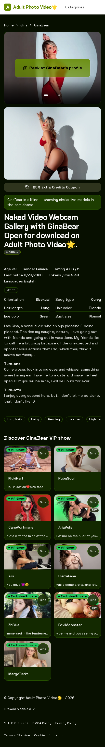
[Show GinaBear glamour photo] (59, 95)
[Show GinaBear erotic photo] (45, 95)
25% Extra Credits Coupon (60, 188)
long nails (14, 419)
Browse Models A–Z (19, 709)
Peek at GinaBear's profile (59, 69)
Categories (75, 7)
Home (9, 25)
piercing (53, 419)
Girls (24, 25)
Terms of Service (17, 735)
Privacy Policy (65, 723)
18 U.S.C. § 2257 (16, 723)
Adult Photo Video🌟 (31, 7)
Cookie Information (48, 735)
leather (75, 419)
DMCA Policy (41, 723)
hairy (35, 419)
